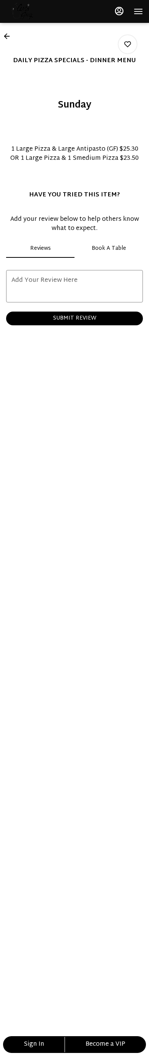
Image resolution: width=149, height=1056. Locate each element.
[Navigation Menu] (138, 11)
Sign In (34, 1044)
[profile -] (119, 11)
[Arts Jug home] (40, 11)
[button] (9, 36)
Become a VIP (105, 1044)
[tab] (40, 248)
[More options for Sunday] (127, 44)
